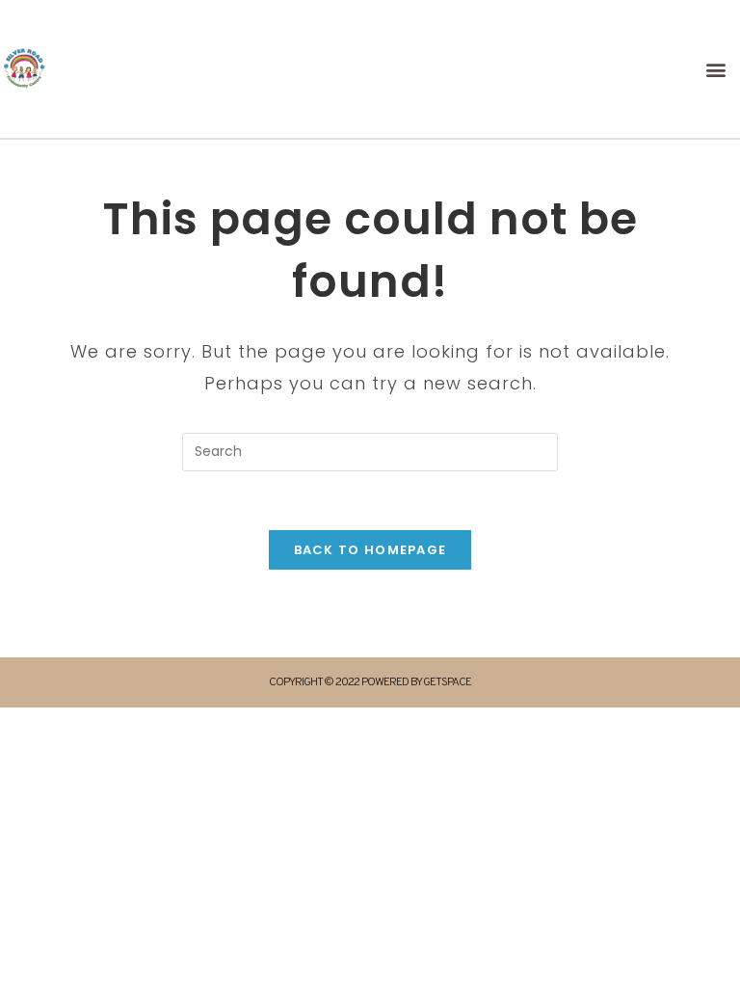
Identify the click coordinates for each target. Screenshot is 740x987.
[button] (716, 69)
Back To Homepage (370, 550)
